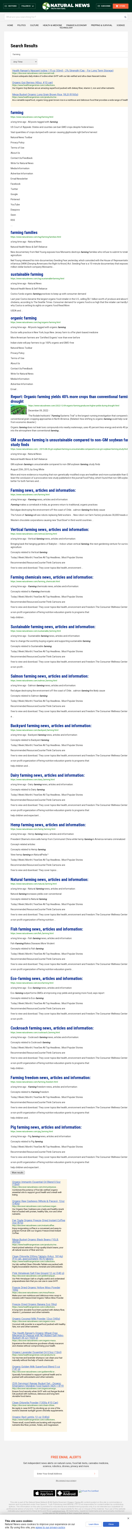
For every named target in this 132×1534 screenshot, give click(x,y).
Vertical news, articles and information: (50, 529)
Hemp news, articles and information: (48, 824)
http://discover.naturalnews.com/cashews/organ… (35, 1206)
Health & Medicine (52, 25)
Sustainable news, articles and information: (53, 626)
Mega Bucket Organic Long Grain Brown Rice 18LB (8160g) (45, 94)
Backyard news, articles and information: (51, 725)
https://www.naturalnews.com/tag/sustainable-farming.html (37, 279)
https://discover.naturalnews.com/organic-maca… (34, 1340)
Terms (77, 1502)
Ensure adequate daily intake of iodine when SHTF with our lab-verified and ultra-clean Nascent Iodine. (59, 76)
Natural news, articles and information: (49, 879)
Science (121, 25)
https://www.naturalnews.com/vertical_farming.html (34, 534)
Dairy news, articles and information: (48, 775)
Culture (34, 25)
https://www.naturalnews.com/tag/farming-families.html (36, 237)
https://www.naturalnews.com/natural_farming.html (34, 884)
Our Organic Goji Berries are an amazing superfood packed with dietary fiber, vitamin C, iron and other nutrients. (63, 88)
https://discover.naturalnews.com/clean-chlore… (34, 1405)
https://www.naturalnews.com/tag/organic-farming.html (36, 322)
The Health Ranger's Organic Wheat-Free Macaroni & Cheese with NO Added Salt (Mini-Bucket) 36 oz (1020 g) (38, 1335)
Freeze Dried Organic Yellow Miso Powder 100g (36, 1289)
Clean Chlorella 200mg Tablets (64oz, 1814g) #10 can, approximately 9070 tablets (37, 1257)
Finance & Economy (76, 25)
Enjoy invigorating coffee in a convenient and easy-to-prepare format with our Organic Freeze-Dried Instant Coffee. (37, 1230)
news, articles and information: (43, 490)
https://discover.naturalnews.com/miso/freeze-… (34, 1293)
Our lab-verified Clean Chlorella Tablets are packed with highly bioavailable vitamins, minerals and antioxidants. (37, 1265)
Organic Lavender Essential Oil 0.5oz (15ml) (36, 1352)
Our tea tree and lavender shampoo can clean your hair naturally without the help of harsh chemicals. (37, 1359)
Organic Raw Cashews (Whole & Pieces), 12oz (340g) (38, 1202)
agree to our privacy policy (50, 1527)
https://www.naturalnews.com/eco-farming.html (32, 983)
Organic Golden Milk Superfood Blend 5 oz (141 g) (36, 1368)
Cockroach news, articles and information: (52, 1028)
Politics (21, 25)
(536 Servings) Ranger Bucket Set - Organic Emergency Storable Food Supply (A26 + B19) (38, 1384)
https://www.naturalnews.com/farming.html (30, 495)
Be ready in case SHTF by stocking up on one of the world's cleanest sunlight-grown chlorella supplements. (37, 1409)
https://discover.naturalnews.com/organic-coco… (34, 1321)
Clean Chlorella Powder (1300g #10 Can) (35, 1402)
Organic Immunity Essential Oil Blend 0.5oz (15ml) (36, 1183)
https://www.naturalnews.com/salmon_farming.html (34, 680)
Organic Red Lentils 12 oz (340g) (30, 1417)
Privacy (70, 1502)
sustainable (27, 274)
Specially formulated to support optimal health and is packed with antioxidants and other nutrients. (36, 1375)
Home (10, 25)
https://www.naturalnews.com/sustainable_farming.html (36, 631)
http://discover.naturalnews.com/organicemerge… (34, 1388)
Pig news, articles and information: (46, 1127)
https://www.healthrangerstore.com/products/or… (34, 1355)
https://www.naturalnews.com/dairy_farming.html (33, 779)
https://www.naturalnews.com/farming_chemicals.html (35, 581)
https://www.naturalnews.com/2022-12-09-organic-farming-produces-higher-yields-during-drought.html (73, 406)
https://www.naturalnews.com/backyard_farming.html (34, 730)
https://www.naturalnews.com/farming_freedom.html (34, 1082)
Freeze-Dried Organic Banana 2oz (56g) (34, 1304)
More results (18, 1172)
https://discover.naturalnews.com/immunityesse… (34, 1187)
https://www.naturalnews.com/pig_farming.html (32, 1131)
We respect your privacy (66, 1481)
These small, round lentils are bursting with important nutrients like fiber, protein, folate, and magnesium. (36, 1423)
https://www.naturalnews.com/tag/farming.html (32, 117)
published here (58, 1511)
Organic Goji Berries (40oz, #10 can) (32, 82)
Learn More (94, 1524)
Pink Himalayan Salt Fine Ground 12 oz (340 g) (38, 1273)
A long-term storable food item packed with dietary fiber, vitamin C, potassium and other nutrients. (38, 1311)
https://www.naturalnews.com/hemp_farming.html (33, 829)
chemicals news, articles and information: (52, 577)
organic (24, 318)
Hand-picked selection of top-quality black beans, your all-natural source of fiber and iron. (37, 1248)
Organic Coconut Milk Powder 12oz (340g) (36, 1318)
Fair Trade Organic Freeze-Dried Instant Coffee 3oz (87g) (38, 1221)
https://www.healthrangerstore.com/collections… (34, 85)
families (24, 232)
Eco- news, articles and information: (47, 978)
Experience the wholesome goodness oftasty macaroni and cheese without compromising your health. (38, 1344)
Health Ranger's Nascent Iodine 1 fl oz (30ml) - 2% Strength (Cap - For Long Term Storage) (62, 70)
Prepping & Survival (101, 25)
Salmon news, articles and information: (50, 676)
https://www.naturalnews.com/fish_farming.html (32, 933)
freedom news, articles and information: (51, 1077)
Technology (66, 27)
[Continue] (94, 1473)
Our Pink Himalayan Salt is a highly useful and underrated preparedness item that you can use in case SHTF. (38, 1279)
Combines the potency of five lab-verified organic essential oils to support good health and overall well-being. (37, 1192)
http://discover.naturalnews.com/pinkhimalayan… (34, 1276)
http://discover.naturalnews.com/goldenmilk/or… (34, 1372)
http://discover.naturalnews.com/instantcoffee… (34, 1225)
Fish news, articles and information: (47, 929)
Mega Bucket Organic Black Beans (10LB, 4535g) (35, 1241)
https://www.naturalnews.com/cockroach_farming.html (35, 1032)
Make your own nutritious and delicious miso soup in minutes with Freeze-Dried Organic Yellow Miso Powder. (38, 1296)
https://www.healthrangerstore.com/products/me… (35, 97)
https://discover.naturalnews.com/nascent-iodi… (34, 73)
